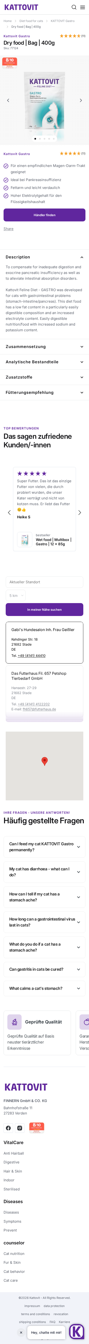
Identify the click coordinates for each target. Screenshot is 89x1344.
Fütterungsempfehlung (30, 392)
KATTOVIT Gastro (63, 21)
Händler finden (45, 215)
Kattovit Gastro (17, 36)
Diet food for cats (31, 21)
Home (8, 21)
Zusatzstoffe (19, 377)
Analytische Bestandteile (32, 361)
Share (9, 228)
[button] (72, 36)
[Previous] (8, 100)
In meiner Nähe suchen (44, 609)
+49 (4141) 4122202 (34, 704)
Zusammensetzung (26, 346)
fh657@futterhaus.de (39, 709)
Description (18, 257)
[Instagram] (19, 1128)
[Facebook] (8, 1128)
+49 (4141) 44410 (32, 655)
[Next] (81, 100)
